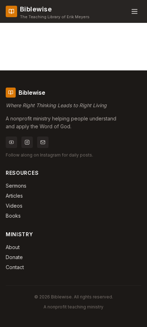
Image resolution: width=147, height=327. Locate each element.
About (13, 247)
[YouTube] (11, 142)
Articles (14, 196)
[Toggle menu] (134, 11)
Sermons (16, 186)
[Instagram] (27, 142)
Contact (15, 267)
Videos (14, 206)
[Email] (43, 142)
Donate (14, 257)
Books (13, 216)
